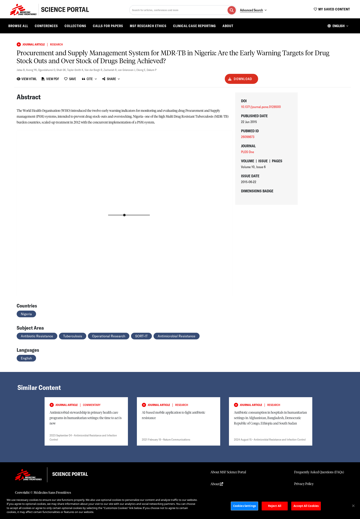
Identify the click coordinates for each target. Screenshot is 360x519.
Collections (75, 26)
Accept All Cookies (306, 506)
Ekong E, (141, 70)
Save (72, 79)
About (227, 26)
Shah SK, (61, 70)
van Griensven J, (127, 70)
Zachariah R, (111, 70)
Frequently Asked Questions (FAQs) (319, 472)
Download (243, 79)
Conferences (46, 26)
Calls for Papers (108, 26)
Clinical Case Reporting (194, 26)
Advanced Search (251, 10)
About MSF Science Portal (228, 472)
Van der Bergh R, (94, 70)
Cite (90, 79)
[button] (338, 25)
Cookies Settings (244, 506)
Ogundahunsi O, (47, 70)
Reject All (274, 506)
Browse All (18, 26)
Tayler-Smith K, (76, 70)
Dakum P (151, 70)
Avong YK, (32, 70)
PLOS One (247, 152)
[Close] (353, 505)
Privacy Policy (304, 484)
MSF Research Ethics (148, 26)
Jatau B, (21, 70)
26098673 (247, 137)
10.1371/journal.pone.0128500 (261, 107)
